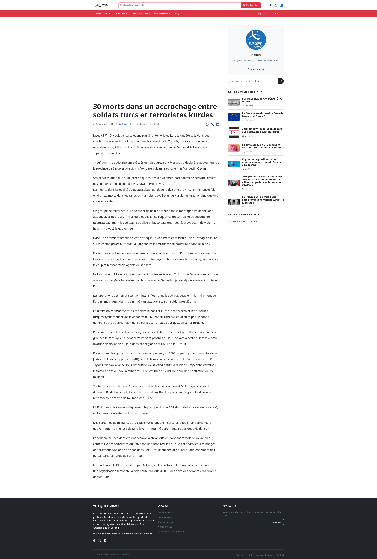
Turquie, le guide (166, 522)
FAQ (177, 13)
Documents (161, 13)
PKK (255, 222)
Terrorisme (239, 222)
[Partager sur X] (212, 124)
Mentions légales (263, 555)
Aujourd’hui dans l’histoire (171, 531)
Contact (277, 13)
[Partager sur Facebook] (207, 124)
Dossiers (120, 13)
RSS (251, 555)
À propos (263, 13)
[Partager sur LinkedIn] (217, 124)
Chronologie (140, 13)
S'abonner (276, 522)
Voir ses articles (256, 69)
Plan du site (242, 555)
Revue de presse (166, 512)
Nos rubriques (165, 526)
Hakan (125, 124)
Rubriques (102, 13)
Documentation (165, 517)
